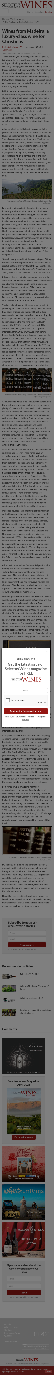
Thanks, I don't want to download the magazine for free (25, 718)
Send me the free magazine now (25, 711)
